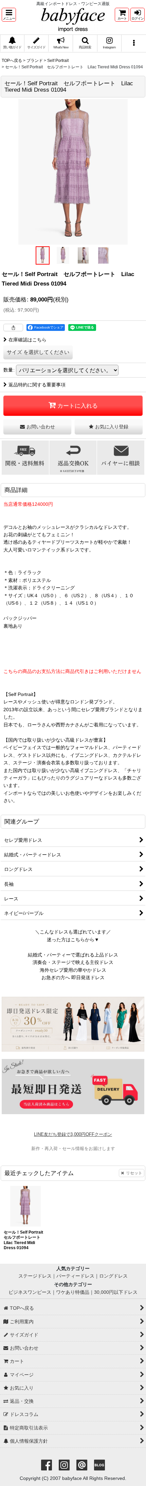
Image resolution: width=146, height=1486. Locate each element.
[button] (9, 15)
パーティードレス (75, 1276)
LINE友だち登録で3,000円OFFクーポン (73, 1134)
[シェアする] (13, 327)
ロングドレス (113, 1276)
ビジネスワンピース (29, 1292)
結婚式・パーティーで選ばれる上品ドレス (73, 955)
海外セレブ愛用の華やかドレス (73, 970)
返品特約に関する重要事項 (37, 384)
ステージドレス (35, 1276)
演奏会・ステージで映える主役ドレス (73, 962)
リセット (134, 1173)
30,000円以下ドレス (116, 1292)
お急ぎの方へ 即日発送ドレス (73, 977)
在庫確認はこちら (27, 339)
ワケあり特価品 (72, 1292)
